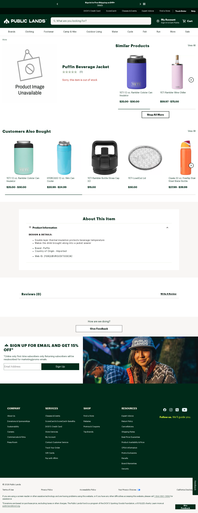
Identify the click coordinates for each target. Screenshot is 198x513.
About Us (11, 416)
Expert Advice (148, 11)
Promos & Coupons (92, 427)
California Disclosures (186, 490)
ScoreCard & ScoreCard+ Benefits (60, 421)
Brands (12, 32)
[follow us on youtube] (184, 410)
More (173, 32)
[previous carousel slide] (57, 4)
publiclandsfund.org (11, 506)
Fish (145, 32)
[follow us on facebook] (166, 410)
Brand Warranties (129, 463)
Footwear (49, 32)
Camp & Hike (70, 32)
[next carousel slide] (140, 4)
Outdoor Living (94, 32)
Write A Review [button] (168, 294)
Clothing (29, 32)
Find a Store (165, 11)
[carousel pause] (144, 4)
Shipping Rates (128, 432)
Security (125, 469)
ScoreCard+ (111, 11)
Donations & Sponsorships (18, 421)
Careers (10, 432)
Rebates (87, 421)
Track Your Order (52, 448)
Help (193, 11)
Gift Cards (49, 453)
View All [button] (192, 46)
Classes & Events (129, 11)
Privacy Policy (47, 490)
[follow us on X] (178, 410)
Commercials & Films (16, 437)
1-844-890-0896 (162, 496)
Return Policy (127, 421)
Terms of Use (8, 490)
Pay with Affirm (51, 458)
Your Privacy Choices (127, 490)
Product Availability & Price (133, 442)
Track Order (180, 11)
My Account (50, 437)
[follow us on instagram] (172, 410)
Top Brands (88, 432)
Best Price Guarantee (131, 437)
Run (159, 32)
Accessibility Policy (88, 490)
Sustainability (13, 427)
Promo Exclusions (129, 453)
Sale (187, 32)
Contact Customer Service (56, 442)
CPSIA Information (129, 448)
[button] (191, 79)
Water (115, 32)
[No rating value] (71, 72)
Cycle (130, 32)
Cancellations (127, 427)
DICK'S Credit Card (92, 11)
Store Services (51, 432)
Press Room (12, 442)
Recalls (125, 458)
